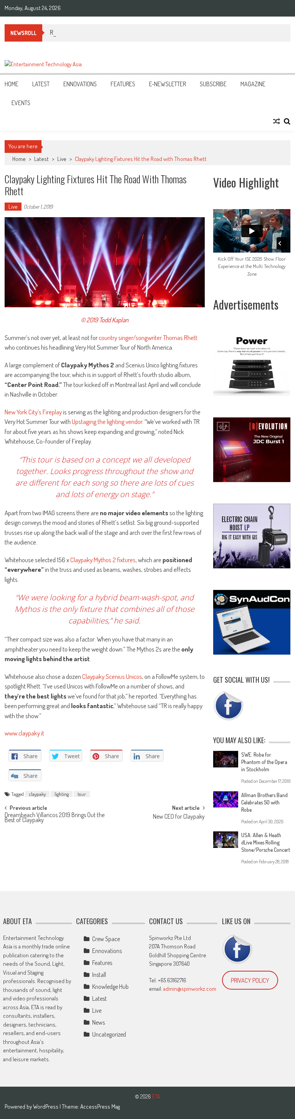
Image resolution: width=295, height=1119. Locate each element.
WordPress (46, 1106)
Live (61, 158)
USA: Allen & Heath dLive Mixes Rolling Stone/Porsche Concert (265, 842)
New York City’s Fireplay (33, 412)
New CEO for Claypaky (179, 817)
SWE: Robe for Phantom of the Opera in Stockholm (264, 761)
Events (21, 103)
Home (11, 84)
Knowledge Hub (110, 986)
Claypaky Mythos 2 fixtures (103, 560)
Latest (41, 84)
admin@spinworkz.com (189, 988)
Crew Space (106, 939)
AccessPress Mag (100, 1106)
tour (82, 794)
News (98, 1022)
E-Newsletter (167, 84)
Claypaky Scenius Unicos (111, 676)
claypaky (37, 794)
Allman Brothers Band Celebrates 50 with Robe (264, 802)
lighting (62, 794)
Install (99, 974)
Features (123, 84)
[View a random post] (276, 121)
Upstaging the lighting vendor (106, 421)
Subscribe (213, 84)
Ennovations (80, 84)
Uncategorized (109, 1034)
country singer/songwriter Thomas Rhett (148, 337)
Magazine (252, 84)
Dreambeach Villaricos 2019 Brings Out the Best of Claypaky (54, 818)
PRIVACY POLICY (250, 980)
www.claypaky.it (24, 733)
